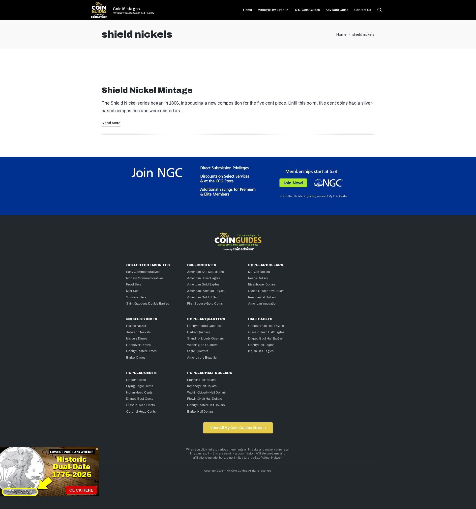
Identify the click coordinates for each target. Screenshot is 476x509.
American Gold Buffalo (203, 297)
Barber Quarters (198, 332)
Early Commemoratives (143, 272)
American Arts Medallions (205, 272)
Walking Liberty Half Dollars (206, 392)
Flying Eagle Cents (139, 386)
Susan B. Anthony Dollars (266, 291)
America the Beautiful (202, 357)
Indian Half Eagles (261, 351)
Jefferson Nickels (138, 332)
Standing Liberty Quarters (205, 338)
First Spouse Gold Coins (205, 303)
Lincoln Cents (136, 380)
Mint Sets (133, 291)
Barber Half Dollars (200, 411)
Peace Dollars (258, 278)
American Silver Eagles (203, 278)
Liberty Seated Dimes (141, 351)
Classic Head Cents (140, 405)
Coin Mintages (126, 9)
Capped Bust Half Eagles (266, 326)
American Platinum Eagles (206, 291)
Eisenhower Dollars (262, 284)
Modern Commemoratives (145, 278)
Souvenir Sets (136, 297)
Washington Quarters (202, 345)
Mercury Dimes (136, 338)
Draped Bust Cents (139, 398)
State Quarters (197, 351)
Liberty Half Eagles (261, 345)
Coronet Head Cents (141, 411)
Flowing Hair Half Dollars (204, 398)
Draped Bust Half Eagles (265, 338)
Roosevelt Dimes (138, 345)
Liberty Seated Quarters (204, 326)
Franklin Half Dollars (201, 380)
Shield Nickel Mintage (147, 90)
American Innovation (262, 303)
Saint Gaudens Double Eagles (147, 303)
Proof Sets (133, 284)
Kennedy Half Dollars (202, 386)
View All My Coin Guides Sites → (238, 428)
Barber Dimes (136, 357)
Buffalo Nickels (137, 326)
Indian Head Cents (139, 392)
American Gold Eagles (203, 284)
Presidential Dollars (262, 297)
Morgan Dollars (259, 272)
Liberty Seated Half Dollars (206, 405)
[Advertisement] (238, 69)
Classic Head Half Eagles (266, 332)
